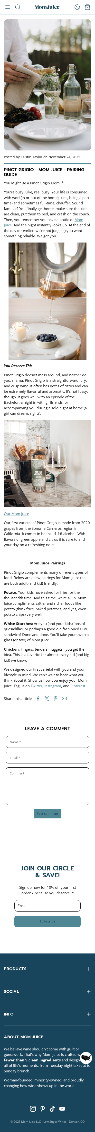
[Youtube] (62, 1109)
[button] (7, 7)
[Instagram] (33, 1109)
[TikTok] (52, 1109)
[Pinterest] (43, 1109)
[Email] (64, 698)
